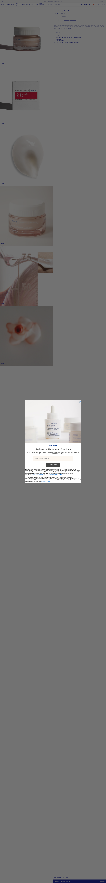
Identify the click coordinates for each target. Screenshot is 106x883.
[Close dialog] (79, 402)
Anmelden (53, 465)
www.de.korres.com (45, 481)
